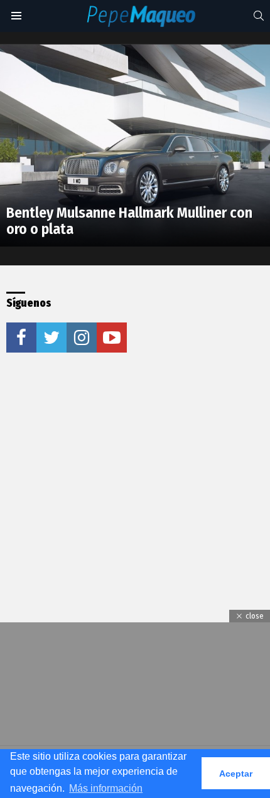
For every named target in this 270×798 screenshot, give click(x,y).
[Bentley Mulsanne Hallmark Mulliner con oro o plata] (135, 146)
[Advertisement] (100, 457)
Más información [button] (106, 788)
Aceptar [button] (235, 774)
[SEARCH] (259, 16)
